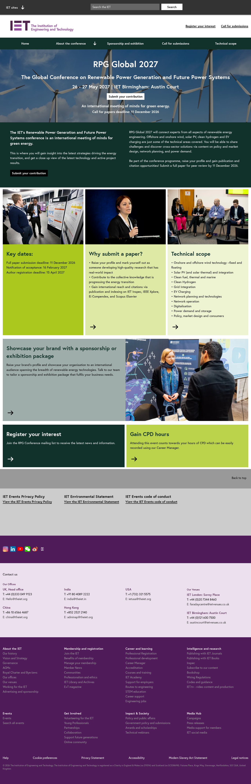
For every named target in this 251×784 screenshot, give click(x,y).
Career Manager (135, 663)
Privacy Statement (92, 758)
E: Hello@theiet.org (15, 599)
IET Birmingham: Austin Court (207, 613)
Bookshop (193, 672)
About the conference (71, 43)
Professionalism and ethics (80, 677)
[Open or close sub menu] (94, 43)
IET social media (197, 732)
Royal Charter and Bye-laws (20, 672)
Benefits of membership (79, 658)
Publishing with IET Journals (204, 653)
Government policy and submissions (148, 723)
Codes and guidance (199, 682)
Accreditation (134, 668)
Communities (72, 672)
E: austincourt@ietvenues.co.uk (206, 622)
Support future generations (81, 737)
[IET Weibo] (35, 549)
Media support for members (204, 728)
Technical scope (225, 43)
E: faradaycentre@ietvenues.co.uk (208, 604)
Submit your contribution (126, 96)
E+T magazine (72, 687)
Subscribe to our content (202, 668)
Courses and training (138, 672)
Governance (10, 663)
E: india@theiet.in (75, 599)
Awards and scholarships (141, 728)
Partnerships (72, 728)
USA (128, 589)
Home (25, 43)
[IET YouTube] (20, 550)
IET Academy (134, 677)
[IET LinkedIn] (13, 549)
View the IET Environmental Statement (91, 501)
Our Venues (193, 589)
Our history (10, 653)
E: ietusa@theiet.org (138, 599)
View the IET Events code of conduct (151, 501)
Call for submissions (234, 26)
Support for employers (139, 682)
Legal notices (240, 758)
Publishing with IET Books (203, 658)
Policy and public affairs (140, 718)
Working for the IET (15, 687)
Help (6, 758)
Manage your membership (80, 663)
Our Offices (9, 584)
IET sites (12, 7)
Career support (135, 696)
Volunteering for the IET (79, 718)
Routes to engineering (139, 687)
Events (7, 718)
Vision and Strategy (15, 658)
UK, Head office (13, 589)
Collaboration (72, 732)
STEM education (136, 691)
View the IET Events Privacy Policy (27, 501)
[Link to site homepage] (41, 26)
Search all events (13, 723)
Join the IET (71, 653)
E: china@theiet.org (15, 617)
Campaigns (194, 718)
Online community (75, 742)
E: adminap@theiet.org (78, 617)
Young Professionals (76, 723)
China (6, 607)
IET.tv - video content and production (210, 687)
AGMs (6, 668)
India (67, 589)
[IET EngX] (42, 549)
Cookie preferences (45, 758)
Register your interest (201, 26)
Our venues (10, 682)
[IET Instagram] (5, 549)
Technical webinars (137, 732)
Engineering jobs (136, 701)
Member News (73, 668)
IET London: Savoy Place (203, 595)
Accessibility (137, 758)
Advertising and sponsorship (20, 691)
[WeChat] (27, 549)
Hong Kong (71, 607)
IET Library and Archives (79, 682)
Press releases (195, 723)
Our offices (9, 677)
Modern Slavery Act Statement (188, 758)
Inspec (191, 663)
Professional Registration (141, 653)
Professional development (142, 658)
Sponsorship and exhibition (125, 43)
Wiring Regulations (199, 677)
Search (172, 7)
